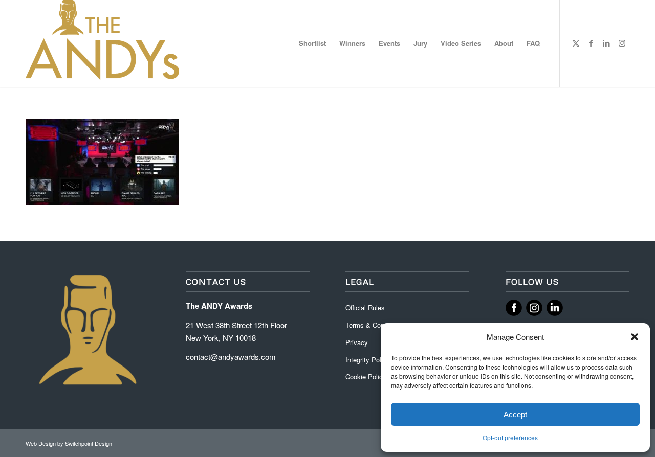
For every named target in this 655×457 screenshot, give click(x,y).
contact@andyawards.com (231, 356)
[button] (634, 337)
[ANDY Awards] (102, 43)
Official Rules (365, 307)
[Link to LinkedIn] (606, 43)
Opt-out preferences (510, 437)
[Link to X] (575, 43)
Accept (515, 414)
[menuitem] (312, 43)
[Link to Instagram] (621, 43)
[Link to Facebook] (591, 43)
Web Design (41, 443)
